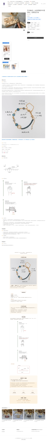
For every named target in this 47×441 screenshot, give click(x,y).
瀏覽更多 (23, 71)
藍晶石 (39, 22)
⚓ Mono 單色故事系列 (26, 1)
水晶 (27, 21)
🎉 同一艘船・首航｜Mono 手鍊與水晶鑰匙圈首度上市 (16, 1)
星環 (28, 32)
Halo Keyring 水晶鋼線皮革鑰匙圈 (7, 53)
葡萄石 (38, 24)
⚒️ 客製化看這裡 (10, 4)
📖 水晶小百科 (25, 4)
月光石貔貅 (32, 32)
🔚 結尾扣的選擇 (30, 4)
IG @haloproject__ (19, 400)
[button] (41, 4)
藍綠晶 (35, 22)
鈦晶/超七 (38, 29)
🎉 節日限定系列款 (19, 4)
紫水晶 (29, 22)
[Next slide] (24, 20)
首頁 (8, 1)
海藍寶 (32, 22)
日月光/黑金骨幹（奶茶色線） (31, 29)
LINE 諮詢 (24, 400)
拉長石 (29, 24)
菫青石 (29, 27)
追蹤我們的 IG (34, 4)
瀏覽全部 (16, 63)
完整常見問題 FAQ (28, 400)
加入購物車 (35, 37)
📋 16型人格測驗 (15, 4)
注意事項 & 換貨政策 (23, 439)
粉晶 (31, 24)
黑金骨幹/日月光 (33, 27)
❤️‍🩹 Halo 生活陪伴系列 (32, 1)
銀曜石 (35, 24)
